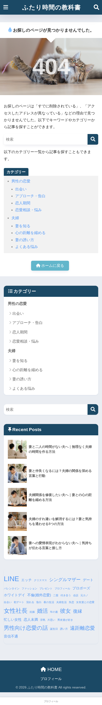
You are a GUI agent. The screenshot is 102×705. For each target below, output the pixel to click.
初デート (19, 602)
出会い (21, 189)
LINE (11, 579)
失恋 (71, 602)
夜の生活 (49, 602)
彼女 (65, 611)
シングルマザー (65, 579)
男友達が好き (65, 619)
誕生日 (54, 628)
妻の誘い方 (24, 240)
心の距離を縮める (30, 233)
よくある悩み (26, 247)
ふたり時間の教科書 (51, 7)
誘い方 (64, 628)
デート (88, 580)
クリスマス (40, 580)
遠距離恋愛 (82, 628)
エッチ (26, 580)
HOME (54, 669)
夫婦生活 (61, 602)
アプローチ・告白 (30, 196)
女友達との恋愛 (85, 602)
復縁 (77, 611)
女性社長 (16, 610)
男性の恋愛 (20, 181)
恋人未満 (31, 619)
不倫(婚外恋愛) (39, 595)
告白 (39, 602)
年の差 (54, 611)
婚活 (42, 611)
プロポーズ (81, 588)
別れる (30, 602)
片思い (51, 619)
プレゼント (45, 588)
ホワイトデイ (14, 595)
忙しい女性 (13, 619)
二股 (55, 595)
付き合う (65, 595)
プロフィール (62, 588)
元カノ (84, 595)
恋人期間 (22, 203)
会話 (75, 595)
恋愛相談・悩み (28, 210)
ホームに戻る (52, 266)
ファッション (29, 588)
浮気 (42, 619)
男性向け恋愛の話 (26, 628)
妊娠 (32, 611)
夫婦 (15, 218)
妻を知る (22, 226)
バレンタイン (11, 588)
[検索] (93, 139)
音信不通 (11, 636)
